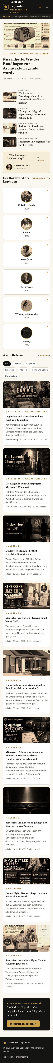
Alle (7, 363)
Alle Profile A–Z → (41, 178)
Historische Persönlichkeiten (27, 412)
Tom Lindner (11, 507)
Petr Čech (26, 260)
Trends (17, 363)
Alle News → (44, 355)
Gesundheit (15, 888)
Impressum (8, 1056)
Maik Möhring (11, 439)
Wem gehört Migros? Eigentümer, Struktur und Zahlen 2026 (32, 114)
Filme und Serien (40, 370)
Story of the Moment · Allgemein (27, 54)
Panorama (9, 370)
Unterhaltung (11, 376)
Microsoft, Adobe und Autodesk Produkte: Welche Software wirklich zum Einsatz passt (24, 755)
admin (10, 78)
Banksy (26, 341)
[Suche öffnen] (40, 7)
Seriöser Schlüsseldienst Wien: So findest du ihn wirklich (31, 129)
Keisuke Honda (26, 205)
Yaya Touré (26, 287)
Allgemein (30, 363)
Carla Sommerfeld (13, 983)
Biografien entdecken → (23, 1023)
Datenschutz (22, 1056)
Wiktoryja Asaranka (26, 314)
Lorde (26, 233)
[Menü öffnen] (47, 7)
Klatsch (23, 370)
